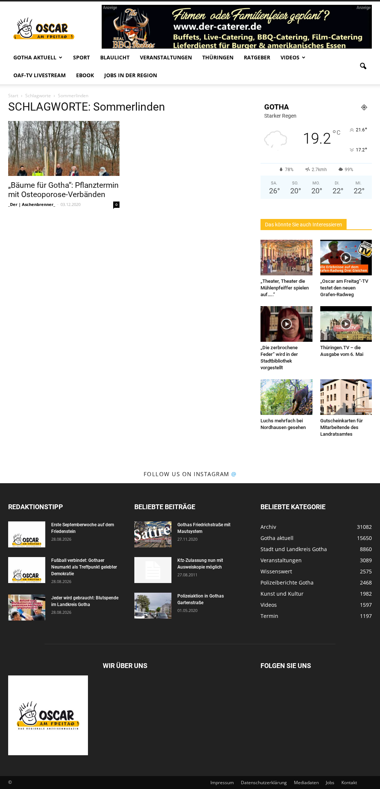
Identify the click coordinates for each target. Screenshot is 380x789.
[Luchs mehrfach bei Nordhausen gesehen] (286, 397)
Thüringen (217, 57)
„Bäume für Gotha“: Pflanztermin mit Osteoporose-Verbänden (63, 190)
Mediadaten (306, 782)
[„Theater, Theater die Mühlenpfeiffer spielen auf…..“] (286, 257)
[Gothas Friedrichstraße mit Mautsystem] (152, 534)
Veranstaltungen (166, 57)
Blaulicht (115, 57)
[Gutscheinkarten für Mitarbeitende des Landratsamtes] (346, 397)
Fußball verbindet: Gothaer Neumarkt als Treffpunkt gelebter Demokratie (84, 567)
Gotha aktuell (34, 57)
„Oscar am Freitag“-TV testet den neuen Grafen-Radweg (344, 287)
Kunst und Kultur (282, 593)
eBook (85, 75)
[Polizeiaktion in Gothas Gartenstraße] (152, 606)
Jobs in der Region (130, 75)
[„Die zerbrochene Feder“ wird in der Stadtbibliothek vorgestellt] (286, 324)
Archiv (268, 526)
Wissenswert (276, 571)
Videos (290, 57)
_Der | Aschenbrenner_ (31, 204)
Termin (269, 615)
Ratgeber (257, 57)
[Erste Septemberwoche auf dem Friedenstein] (26, 534)
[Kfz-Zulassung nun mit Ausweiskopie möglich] (152, 570)
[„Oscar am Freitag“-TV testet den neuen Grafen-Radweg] (346, 257)
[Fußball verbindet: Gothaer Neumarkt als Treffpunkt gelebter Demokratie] (26, 570)
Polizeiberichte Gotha (287, 582)
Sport (81, 57)
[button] (363, 66)
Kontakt (349, 782)
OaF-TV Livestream (39, 75)
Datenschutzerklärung (264, 782)
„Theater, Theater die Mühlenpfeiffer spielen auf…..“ (285, 287)
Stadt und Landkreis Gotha (294, 549)
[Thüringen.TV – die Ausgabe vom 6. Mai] (346, 324)
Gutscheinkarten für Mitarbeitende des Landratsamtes (341, 427)
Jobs (330, 782)
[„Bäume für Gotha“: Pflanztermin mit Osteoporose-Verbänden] (63, 148)
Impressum (222, 782)
